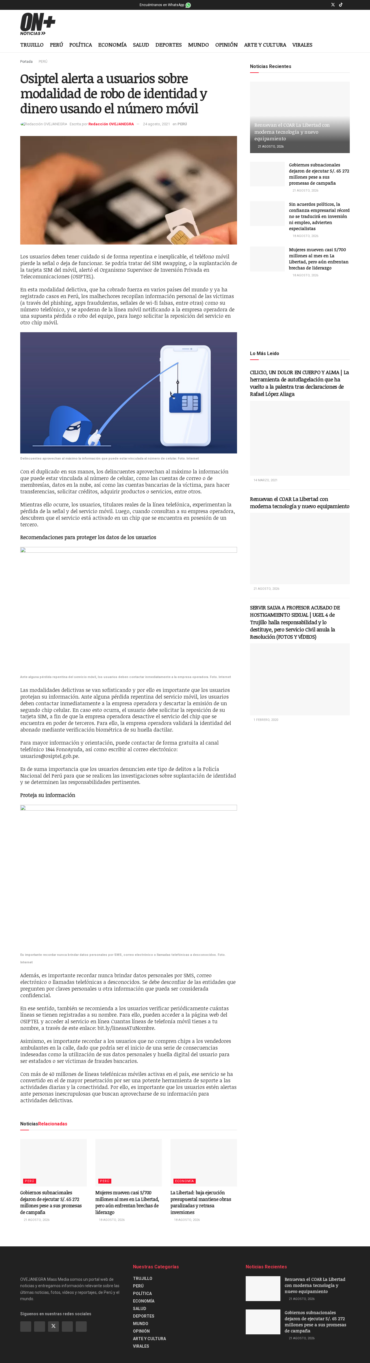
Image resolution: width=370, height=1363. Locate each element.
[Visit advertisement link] (300, 314)
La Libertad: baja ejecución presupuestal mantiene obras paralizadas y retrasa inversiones (201, 1202)
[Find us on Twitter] (333, 5)
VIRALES (302, 44)
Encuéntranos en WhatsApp (162, 5)
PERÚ (56, 44)
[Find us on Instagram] (325, 5)
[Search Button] (347, 45)
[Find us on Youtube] (348, 5)
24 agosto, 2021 (156, 124)
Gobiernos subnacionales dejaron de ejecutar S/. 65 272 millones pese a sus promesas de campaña (51, 1202)
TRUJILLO (32, 44)
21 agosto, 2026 (36, 1220)
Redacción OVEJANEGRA (111, 124)
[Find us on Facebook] (318, 5)
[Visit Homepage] (42, 24)
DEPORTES (169, 44)
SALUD (141, 44)
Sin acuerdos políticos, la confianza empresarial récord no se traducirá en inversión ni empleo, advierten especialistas (319, 216)
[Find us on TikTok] (341, 5)
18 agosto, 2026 (111, 1220)
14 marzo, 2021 (265, 480)
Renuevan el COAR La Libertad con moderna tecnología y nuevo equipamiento (292, 132)
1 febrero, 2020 (265, 720)
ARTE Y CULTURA (265, 44)
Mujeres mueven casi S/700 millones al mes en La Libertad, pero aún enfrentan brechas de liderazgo (127, 1202)
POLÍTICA (80, 44)
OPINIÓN (226, 44)
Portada (26, 62)
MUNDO (198, 44)
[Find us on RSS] (81, 1326)
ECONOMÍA (112, 44)
